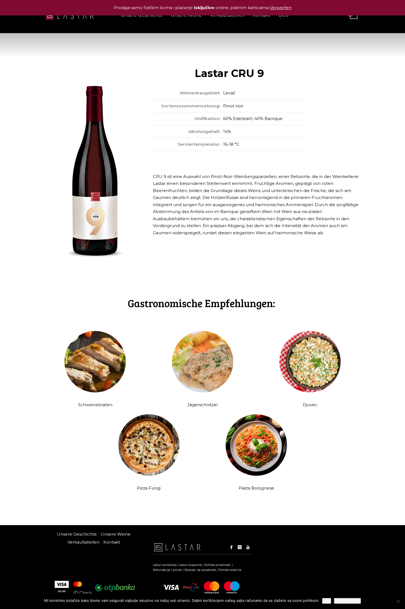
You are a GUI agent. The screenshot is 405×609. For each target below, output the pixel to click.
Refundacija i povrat (167, 570)
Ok (326, 601)
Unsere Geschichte (77, 534)
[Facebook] (231, 547)
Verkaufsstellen (83, 542)
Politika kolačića (229, 570)
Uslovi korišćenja (165, 565)
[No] (398, 601)
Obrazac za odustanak (200, 570)
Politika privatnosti (217, 565)
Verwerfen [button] (280, 7)
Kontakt (111, 542)
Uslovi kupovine (190, 565)
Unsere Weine (116, 534)
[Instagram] (240, 547)
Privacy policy (347, 601)
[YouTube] (248, 547)
